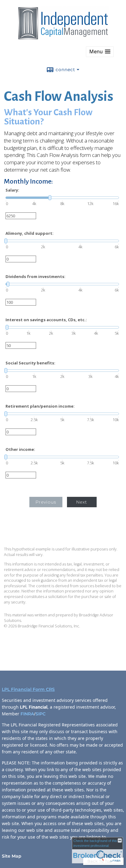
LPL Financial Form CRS (28, 689)
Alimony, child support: (30, 233)
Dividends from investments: (35, 277)
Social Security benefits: (30, 363)
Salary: (12, 190)
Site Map (11, 856)
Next (81, 502)
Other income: (20, 449)
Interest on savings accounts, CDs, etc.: (46, 320)
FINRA (27, 714)
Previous (45, 502)
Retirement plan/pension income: (40, 406)
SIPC (41, 714)
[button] (100, 51)
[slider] (62, 197)
